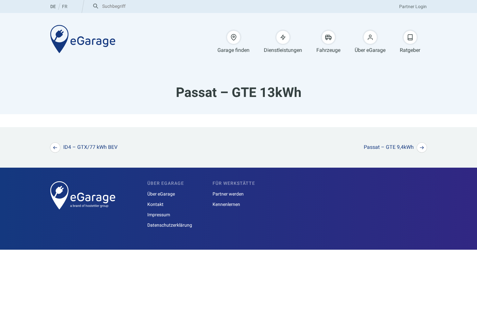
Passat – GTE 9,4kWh (389, 147)
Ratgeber (410, 50)
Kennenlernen (226, 204)
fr (64, 6)
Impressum (158, 214)
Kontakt (155, 204)
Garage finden (233, 50)
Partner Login (413, 6)
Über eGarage (370, 50)
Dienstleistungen (283, 50)
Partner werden (228, 194)
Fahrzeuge (328, 50)
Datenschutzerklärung (169, 225)
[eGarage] (82, 39)
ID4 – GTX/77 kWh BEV (90, 147)
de (53, 6)
